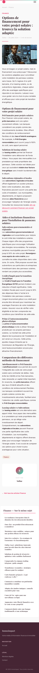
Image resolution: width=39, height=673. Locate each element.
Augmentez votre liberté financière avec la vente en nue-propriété (19, 603)
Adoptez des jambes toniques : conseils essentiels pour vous (19, 589)
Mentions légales (8, 656)
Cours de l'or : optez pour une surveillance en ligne (15, 596)
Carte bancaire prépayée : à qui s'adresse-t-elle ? (16, 576)
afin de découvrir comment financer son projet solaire (18, 208)
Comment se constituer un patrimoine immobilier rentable (18, 582)
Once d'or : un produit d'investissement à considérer (19, 525)
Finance (11, 7)
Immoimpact (8, 630)
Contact (4, 660)
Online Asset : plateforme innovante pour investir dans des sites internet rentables (18, 547)
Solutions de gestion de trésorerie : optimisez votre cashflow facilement (18, 555)
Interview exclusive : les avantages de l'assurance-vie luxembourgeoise (18, 539)
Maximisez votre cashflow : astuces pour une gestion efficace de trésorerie (19, 532)
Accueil (4, 7)
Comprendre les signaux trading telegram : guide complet (16, 562)
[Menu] (35, 2)
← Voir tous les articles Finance (14, 493)
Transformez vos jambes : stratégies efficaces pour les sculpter (18, 569)
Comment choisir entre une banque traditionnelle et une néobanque (17, 610)
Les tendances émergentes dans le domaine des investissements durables (19, 519)
